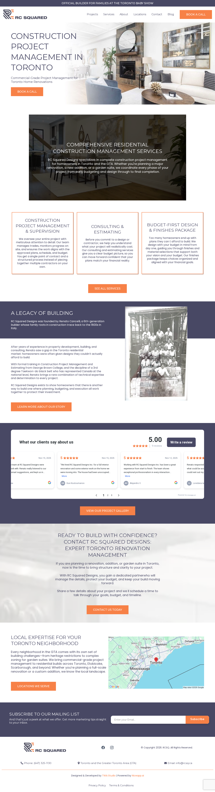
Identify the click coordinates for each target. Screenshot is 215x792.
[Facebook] (103, 747)
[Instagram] (112, 747)
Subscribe (197, 719)
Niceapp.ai (138, 775)
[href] (156, 663)
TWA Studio (109, 775)
